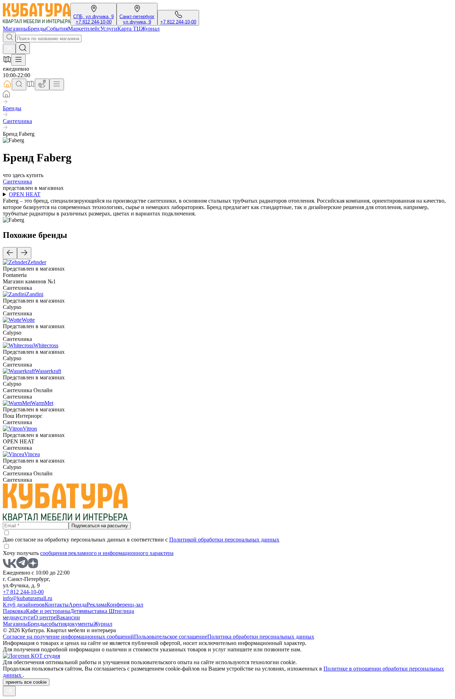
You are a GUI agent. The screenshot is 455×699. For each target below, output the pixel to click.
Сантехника (17, 121)
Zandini (34, 294)
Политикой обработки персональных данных (224, 540)
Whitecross (45, 345)
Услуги (108, 29)
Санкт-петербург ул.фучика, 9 (137, 19)
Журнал (150, 29)
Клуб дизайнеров (24, 605)
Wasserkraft (48, 371)
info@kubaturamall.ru (27, 598)
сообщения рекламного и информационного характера (106, 553)
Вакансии (68, 617)
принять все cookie (26, 682)
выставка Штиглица (109, 611)
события (56, 624)
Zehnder (36, 262)
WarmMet (42, 403)
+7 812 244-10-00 (94, 22)
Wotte (28, 320)
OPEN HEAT (25, 194)
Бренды (37, 29)
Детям (77, 611)
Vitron (30, 429)
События (57, 29)
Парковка (14, 611)
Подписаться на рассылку (99, 525)
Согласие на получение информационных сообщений (68, 637)
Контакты (57, 605)
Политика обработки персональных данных (260, 637)
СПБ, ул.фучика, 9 (93, 16)
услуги (25, 617)
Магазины (15, 29)
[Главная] (6, 95)
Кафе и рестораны (48, 611)
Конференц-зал (125, 605)
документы (79, 624)
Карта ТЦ (129, 29)
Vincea (32, 454)
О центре (45, 617)
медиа (10, 617)
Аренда (78, 605)
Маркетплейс (84, 29)
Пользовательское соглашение (170, 637)
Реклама (97, 605)
